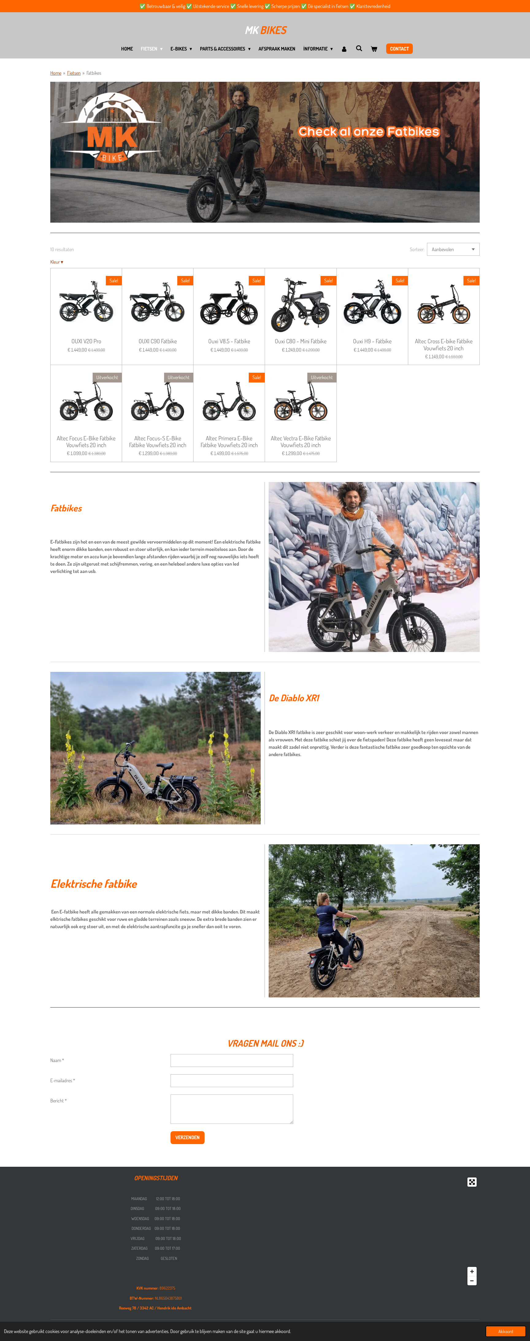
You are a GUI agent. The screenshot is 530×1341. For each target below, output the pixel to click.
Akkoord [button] (505, 1331)
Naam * (57, 1060)
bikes (265, 29)
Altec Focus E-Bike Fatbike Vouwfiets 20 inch (86, 442)
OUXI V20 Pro (86, 341)
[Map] (374, 1231)
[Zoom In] (472, 1271)
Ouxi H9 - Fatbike (372, 341)
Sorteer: (417, 249)
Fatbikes (93, 73)
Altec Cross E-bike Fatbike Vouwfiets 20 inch (444, 345)
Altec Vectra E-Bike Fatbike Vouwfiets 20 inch (301, 442)
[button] (474, 87)
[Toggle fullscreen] (472, 1182)
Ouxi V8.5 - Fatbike (229, 341)
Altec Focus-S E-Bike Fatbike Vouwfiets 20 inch (157, 442)
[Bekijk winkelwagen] (374, 48)
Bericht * (58, 1101)
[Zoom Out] (472, 1280)
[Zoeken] (359, 48)
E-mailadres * (62, 1080)
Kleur (56, 262)
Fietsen (74, 73)
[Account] (344, 48)
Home (55, 73)
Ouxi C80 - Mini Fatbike (301, 341)
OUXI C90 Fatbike (158, 341)
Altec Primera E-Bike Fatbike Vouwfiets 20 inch (229, 442)
